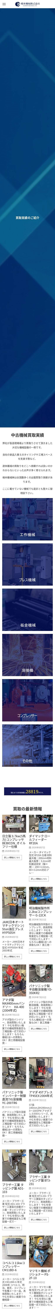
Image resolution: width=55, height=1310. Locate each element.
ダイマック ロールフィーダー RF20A (39, 839)
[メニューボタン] (4, 4)
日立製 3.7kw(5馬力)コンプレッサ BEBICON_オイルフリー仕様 (14, 841)
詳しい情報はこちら (12, 857)
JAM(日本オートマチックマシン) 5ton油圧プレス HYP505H (13, 927)
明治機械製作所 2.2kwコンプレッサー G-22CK (40, 911)
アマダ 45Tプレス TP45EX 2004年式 (41, 1094)
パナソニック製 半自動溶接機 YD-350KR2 (40, 989)
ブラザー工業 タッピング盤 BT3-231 (40, 1180)
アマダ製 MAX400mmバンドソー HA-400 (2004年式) (13, 1005)
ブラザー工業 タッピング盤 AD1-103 (13, 1188)
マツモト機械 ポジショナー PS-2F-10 (39, 1274)
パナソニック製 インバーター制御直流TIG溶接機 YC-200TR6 (14, 1097)
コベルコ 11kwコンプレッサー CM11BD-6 (13, 1266)
